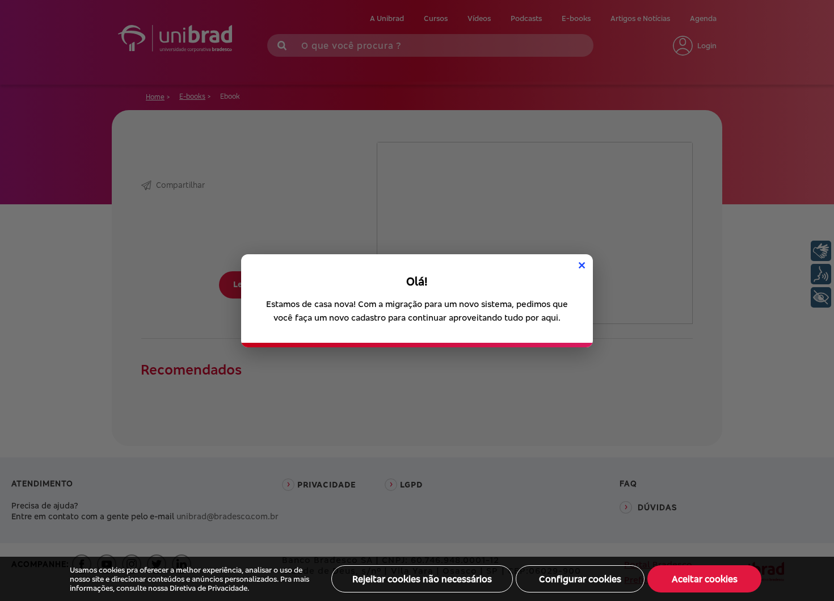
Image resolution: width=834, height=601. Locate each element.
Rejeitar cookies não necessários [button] (422, 579)
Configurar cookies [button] (580, 579)
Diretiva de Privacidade (208, 587)
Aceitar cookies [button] (705, 579)
